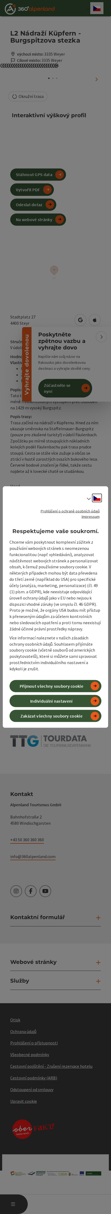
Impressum (91, 516)
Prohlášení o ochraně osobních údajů (70, 510)
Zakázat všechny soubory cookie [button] (51, 716)
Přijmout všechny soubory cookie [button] (51, 686)
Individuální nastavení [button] (51, 701)
